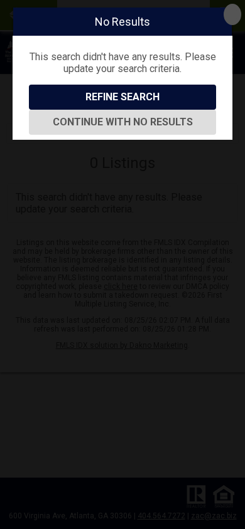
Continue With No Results (123, 122)
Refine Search (122, 97)
